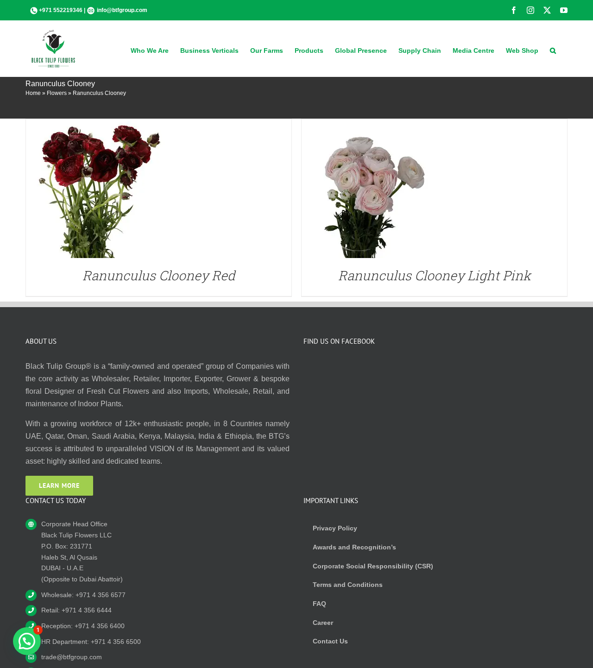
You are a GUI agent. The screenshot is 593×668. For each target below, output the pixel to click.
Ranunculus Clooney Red (158, 275)
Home (33, 93)
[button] (553, 49)
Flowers (57, 93)
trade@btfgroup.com (71, 657)
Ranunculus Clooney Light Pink (434, 275)
